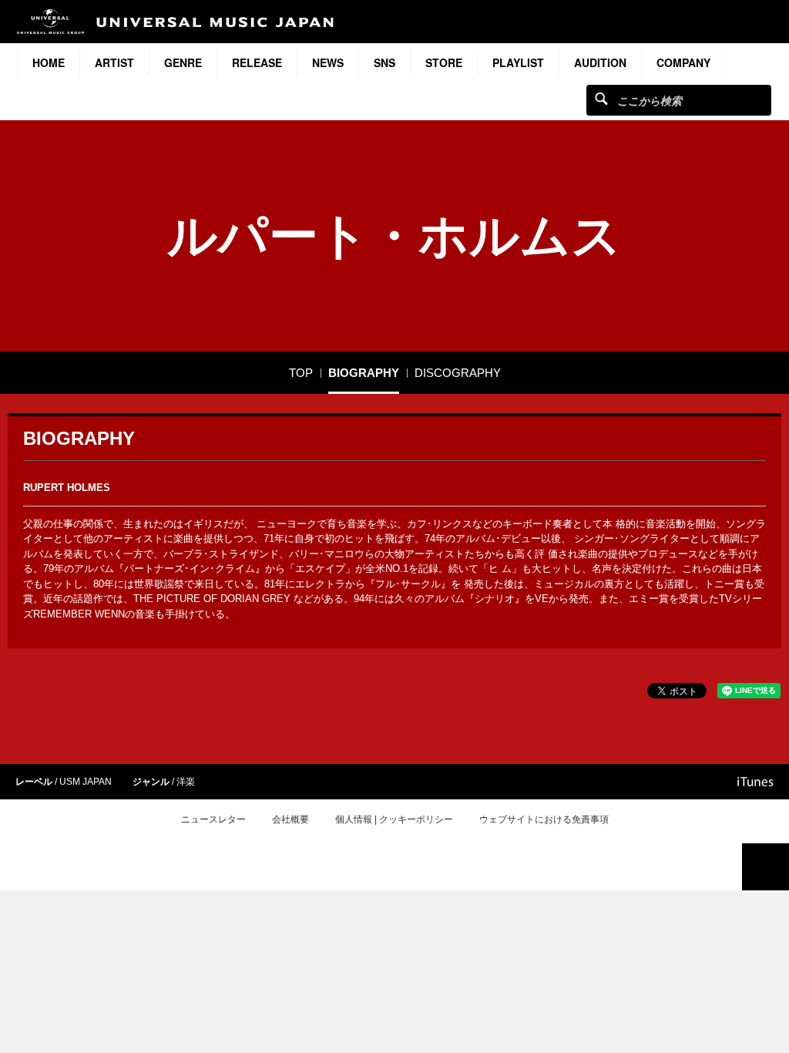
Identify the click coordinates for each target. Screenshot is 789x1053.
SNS (384, 62)
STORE (443, 62)
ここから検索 (601, 98)
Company (683, 62)
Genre (183, 62)
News (328, 62)
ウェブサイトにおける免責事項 (544, 819)
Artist (114, 62)
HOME (48, 62)
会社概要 (290, 819)
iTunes (755, 781)
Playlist (518, 62)
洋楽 (185, 781)
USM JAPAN (85, 781)
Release (257, 62)
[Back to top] (765, 866)
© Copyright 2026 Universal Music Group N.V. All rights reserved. (394, 875)
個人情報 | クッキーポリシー (394, 819)
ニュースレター (213, 819)
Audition (600, 62)
